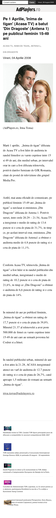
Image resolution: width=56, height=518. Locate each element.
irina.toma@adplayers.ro (18, 393)
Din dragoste (10, 52)
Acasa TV (8, 46)
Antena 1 (35, 46)
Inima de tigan (21, 46)
